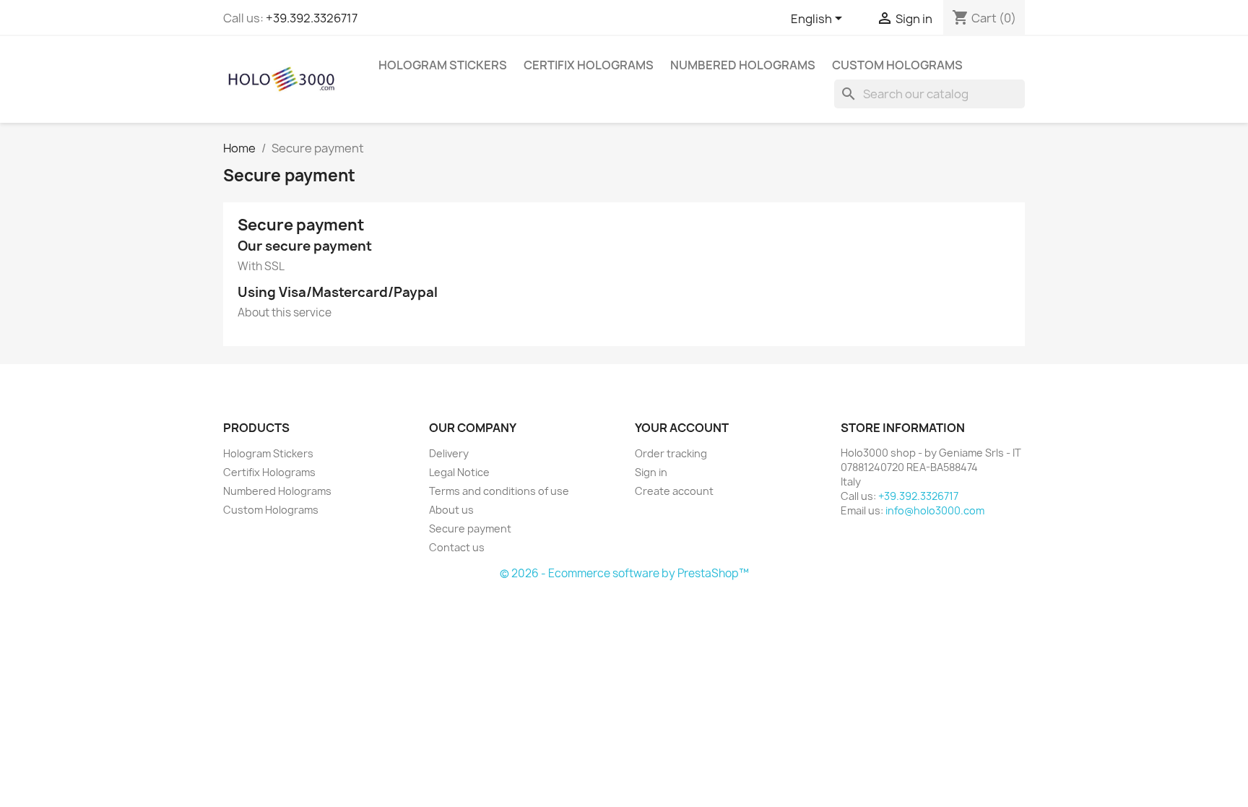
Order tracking (671, 453)
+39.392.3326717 (312, 18)
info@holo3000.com (934, 510)
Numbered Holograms (742, 65)
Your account (682, 428)
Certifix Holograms (589, 65)
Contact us (457, 547)
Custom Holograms (897, 65)
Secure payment (470, 528)
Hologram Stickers (442, 65)
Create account (674, 491)
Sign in (651, 472)
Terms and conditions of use (499, 491)
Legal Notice (459, 472)
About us (451, 510)
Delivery (449, 453)
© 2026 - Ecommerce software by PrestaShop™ (624, 573)
